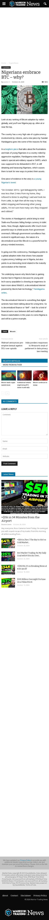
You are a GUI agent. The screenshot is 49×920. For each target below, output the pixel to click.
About (5, 895)
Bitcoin (13, 331)
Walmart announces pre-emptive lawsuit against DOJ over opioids (12, 345)
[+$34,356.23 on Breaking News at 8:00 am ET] (8, 569)
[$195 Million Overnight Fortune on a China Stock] (8, 583)
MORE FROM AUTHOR (12, 365)
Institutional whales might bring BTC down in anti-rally (24, 385)
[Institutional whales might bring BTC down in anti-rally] (24, 375)
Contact (14, 895)
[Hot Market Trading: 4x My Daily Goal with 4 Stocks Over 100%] (8, 556)
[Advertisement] (24, 35)
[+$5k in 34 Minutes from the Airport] (24, 497)
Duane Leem (6, 524)
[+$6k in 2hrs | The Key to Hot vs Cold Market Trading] (8, 543)
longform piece (11, 149)
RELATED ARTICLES (11, 361)
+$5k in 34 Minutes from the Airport (20, 519)
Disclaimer (26, 895)
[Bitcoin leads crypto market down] (8, 375)
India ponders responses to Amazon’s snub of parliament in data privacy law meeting (36, 347)
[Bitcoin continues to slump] (40, 375)
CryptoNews (6, 67)
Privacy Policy (25, 860)
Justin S (7, 82)
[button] (45, 3)
